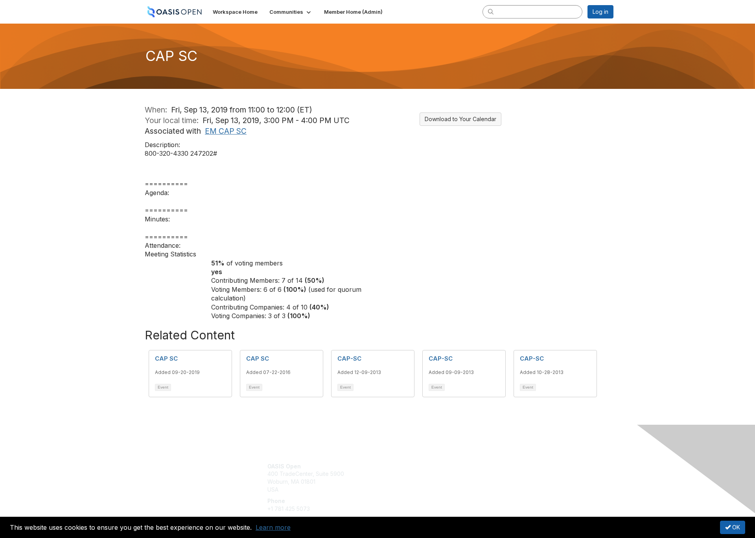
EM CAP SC (226, 131)
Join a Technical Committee (416, 489)
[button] (290, 12)
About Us (506, 466)
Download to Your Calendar (460, 119)
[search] (490, 11)
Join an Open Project (408, 477)
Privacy (504, 473)
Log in (600, 11)
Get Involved (397, 466)
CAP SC (166, 358)
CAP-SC (349, 358)
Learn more (273, 527)
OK (735, 527)
